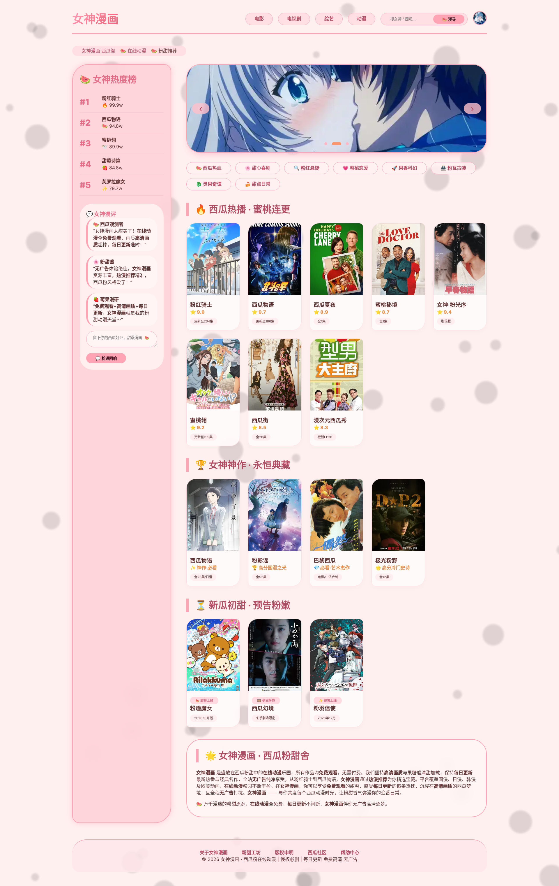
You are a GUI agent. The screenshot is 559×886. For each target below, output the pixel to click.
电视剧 (294, 19)
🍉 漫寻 (449, 19)
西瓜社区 (317, 852)
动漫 (361, 19)
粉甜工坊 (251, 852)
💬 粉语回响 (106, 358)
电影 (259, 19)
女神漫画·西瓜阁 (98, 51)
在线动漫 (137, 51)
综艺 (329, 19)
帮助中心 (350, 852)
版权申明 (284, 852)
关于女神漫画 (214, 852)
